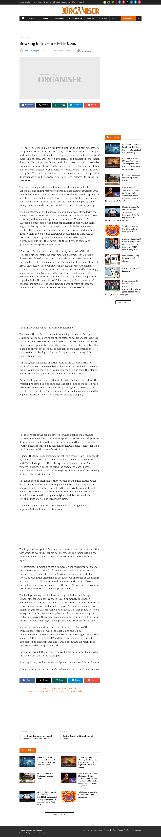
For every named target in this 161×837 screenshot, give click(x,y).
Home (21, 38)
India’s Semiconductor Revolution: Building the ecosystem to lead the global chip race (46, 761)
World (45, 18)
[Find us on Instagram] (139, 2)
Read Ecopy (38, 2)
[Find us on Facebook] (119, 2)
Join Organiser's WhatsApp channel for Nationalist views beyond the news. (59, 691)
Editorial (59, 18)
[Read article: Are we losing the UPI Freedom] (112, 272)
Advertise (56, 2)
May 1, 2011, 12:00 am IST (53, 51)
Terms (89, 830)
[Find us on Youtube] (123, 2)
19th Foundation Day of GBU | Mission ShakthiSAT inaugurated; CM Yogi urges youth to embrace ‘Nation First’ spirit (46, 798)
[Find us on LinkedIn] (131, 2)
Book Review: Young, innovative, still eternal (130, 258)
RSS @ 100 (103, 18)
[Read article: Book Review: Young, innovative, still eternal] (112, 259)
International (75, 18)
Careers (64, 2)
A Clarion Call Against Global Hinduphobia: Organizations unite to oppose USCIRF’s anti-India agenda (131, 244)
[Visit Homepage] (80, 10)
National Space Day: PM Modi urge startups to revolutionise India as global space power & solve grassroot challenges (123, 288)
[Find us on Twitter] (127, 2)
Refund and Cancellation (114, 830)
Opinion (90, 18)
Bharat (32, 18)
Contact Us (81, 2)
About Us (72, 2)
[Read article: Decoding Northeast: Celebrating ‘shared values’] (27, 778)
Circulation (47, 2)
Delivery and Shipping (133, 830)
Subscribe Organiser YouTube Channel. (59, 688)
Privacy (82, 830)
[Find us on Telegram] (135, 2)
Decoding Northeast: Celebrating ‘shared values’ (45, 776)
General (28, 38)
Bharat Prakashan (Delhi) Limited (31, 830)
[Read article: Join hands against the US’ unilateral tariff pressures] (68, 796)
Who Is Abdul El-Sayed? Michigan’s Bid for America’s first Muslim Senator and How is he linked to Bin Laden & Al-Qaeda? (88, 780)
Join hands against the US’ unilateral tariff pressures (87, 795)
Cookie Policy (98, 830)
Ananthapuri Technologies (38, 833)
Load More (59, 814)
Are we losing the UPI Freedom (131, 270)
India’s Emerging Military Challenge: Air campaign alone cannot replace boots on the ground (88, 762)
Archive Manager (31, 50)
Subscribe (127, 18)
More (114, 18)
